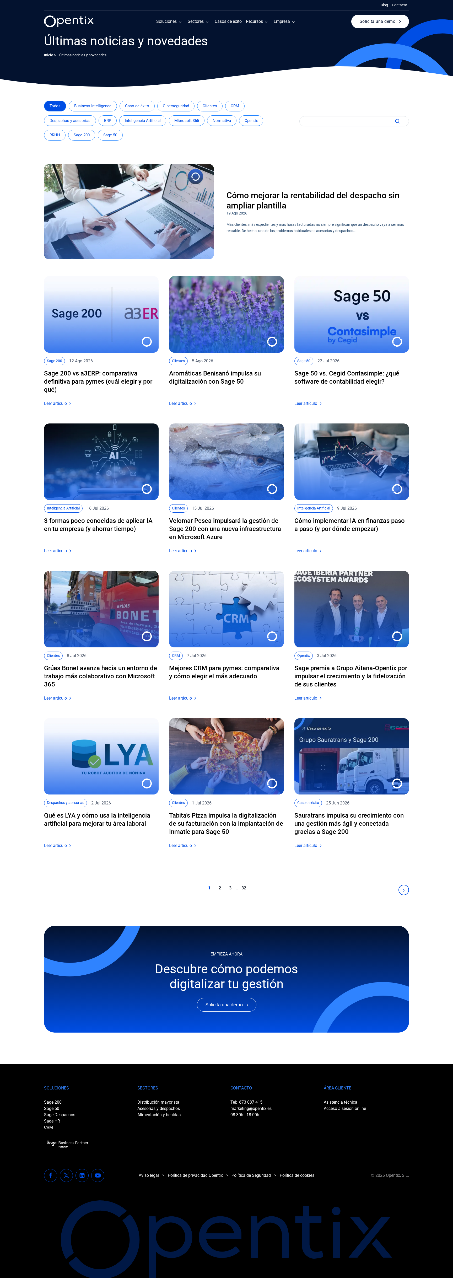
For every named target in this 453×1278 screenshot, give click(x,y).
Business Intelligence (92, 106)
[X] (66, 1175)
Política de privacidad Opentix (195, 1175)
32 (243, 887)
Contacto (399, 5)
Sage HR (52, 1121)
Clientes (210, 106)
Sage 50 (110, 135)
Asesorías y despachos (158, 1108)
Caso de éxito (137, 106)
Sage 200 (82, 135)
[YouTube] (97, 1175)
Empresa (282, 21)
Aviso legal (149, 1175)
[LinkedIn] (82, 1175)
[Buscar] (396, 121)
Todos (55, 106)
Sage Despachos (59, 1114)
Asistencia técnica (340, 1102)
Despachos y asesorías (70, 120)
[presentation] (129, 212)
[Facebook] (50, 1175)
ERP (107, 120)
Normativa (222, 120)
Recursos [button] (254, 21)
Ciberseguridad (176, 106)
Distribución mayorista (158, 1102)
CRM (235, 106)
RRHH (55, 135)
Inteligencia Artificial (143, 120)
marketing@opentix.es (251, 1108)
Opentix (251, 120)
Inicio (48, 55)
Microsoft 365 (186, 120)
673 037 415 (250, 1102)
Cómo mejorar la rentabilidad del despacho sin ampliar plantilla (313, 200)
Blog (384, 5)
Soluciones (166, 21)
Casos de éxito (228, 21)
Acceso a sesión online (345, 1108)
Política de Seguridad (251, 1175)
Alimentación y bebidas (159, 1114)
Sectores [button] (196, 21)
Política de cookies (297, 1175)
